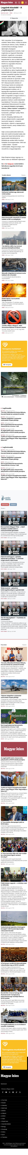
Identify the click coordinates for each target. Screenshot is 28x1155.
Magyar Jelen (4, 13)
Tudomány (4, 1137)
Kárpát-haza (5, 1121)
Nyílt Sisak (4, 1108)
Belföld (3, 1110)
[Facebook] (2, 1092)
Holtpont (4, 1113)
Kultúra (3, 1132)
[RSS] (20, 1092)
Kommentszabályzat (8, 1144)
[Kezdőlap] (7, 3)
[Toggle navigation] (25, 2)
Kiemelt (4, 1102)
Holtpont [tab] (13, 504)
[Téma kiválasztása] (16, 2)
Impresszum (4, 1083)
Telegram (10, 164)
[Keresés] (19, 2)
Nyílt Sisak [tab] (5, 504)
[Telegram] (13, 1092)
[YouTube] (6, 1092)
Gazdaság (4, 1129)
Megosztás (15, 18)
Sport (3, 1134)
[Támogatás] (22, 2)
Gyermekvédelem (6, 1124)
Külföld (3, 1116)
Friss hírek (4, 1100)
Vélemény (4, 1105)
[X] (9, 1092)
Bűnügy (4, 1126)
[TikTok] (16, 1092)
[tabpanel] (14, 573)
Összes (23, 175)
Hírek (11, 13)
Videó (3, 1118)
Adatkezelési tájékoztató (18, 1144)
